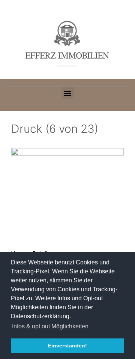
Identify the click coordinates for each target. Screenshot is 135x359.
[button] (68, 93)
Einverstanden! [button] (67, 346)
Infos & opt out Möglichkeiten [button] (50, 326)
